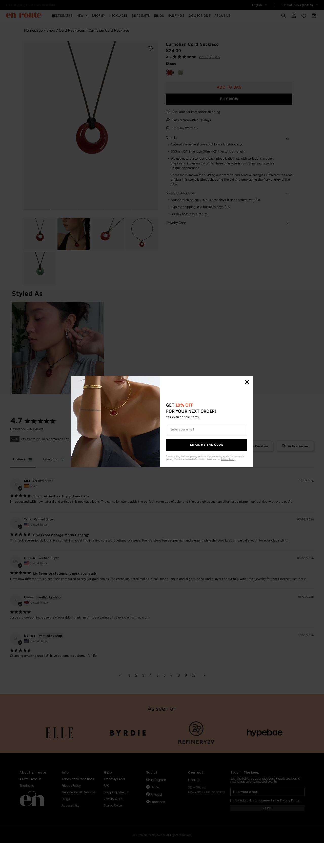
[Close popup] (247, 382)
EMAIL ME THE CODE (206, 444)
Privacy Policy (228, 459)
